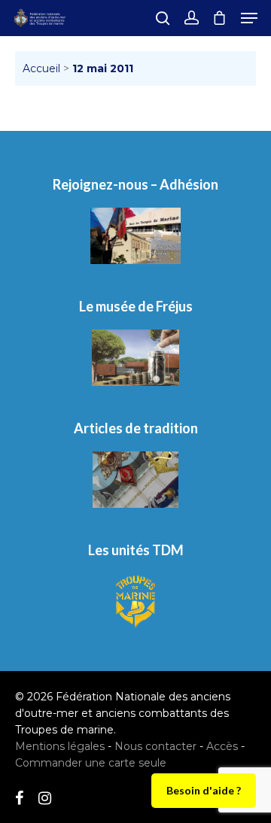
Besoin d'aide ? (203, 790)
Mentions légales (60, 746)
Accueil (41, 68)
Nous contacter (155, 746)
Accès (222, 746)
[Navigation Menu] (249, 18)
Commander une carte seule (90, 763)
